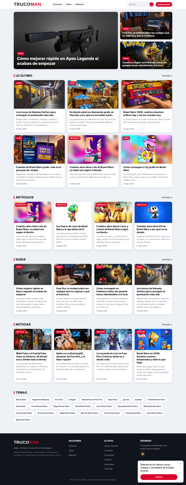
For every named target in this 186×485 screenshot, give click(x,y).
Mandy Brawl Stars (152, 406)
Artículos (57, 4)
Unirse (158, 477)
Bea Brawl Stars (23, 420)
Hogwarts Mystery (40, 399)
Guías (68, 4)
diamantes (21, 406)
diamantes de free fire (92, 399)
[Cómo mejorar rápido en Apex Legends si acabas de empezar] (66, 40)
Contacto (108, 450)
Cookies (108, 459)
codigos (72, 399)
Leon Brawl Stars (104, 406)
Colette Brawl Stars (156, 399)
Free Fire (59, 399)
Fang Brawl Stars (133, 413)
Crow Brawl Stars (39, 406)
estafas (138, 399)
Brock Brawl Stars (46, 413)
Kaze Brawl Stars (154, 413)
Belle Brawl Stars (67, 413)
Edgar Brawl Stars (61, 406)
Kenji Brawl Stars (83, 406)
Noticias (80, 4)
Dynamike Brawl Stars (128, 406)
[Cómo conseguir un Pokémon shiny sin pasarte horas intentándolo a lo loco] (146, 55)
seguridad (112, 399)
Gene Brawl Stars (112, 413)
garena (126, 399)
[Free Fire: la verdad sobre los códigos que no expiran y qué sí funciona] (146, 25)
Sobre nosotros (111, 446)
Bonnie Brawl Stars (89, 413)
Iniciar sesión (164, 4)
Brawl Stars (21, 399)
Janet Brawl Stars (24, 413)
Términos (108, 469)
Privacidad (109, 455)
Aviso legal (109, 464)
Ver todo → (167, 76)
